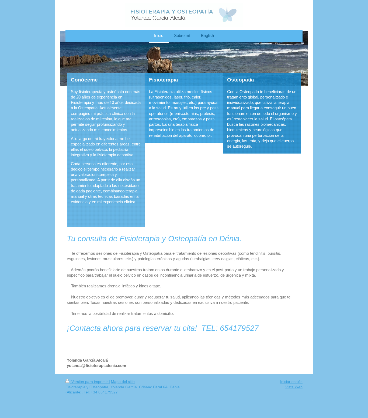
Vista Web (294, 387)
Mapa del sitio (123, 381)
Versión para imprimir (89, 381)
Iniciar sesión (291, 381)
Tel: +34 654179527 (101, 392)
